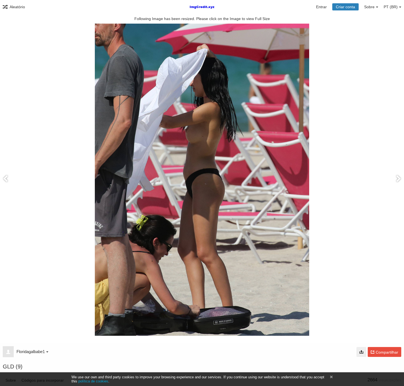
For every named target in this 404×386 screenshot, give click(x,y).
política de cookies (93, 381)
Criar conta (345, 7)
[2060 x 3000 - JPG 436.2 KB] (361, 352)
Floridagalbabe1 (30, 351)
